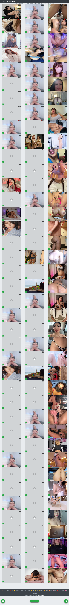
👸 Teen (32, 590)
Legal (43, 595)
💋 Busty (58, 590)
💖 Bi (66, 590)
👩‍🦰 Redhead (46, 590)
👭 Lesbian (62, 590)
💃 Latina (11, 590)
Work (33, 595)
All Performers (40, 595)
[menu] (3, 601)
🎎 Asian (3, 590)
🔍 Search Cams (34, 593)
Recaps (36, 595)
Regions (31, 595)
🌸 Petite (54, 590)
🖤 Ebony (7, 590)
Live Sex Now (34, 601)
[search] (66, 601)
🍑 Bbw (50, 590)
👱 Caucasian (16, 590)
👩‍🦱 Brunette (41, 590)
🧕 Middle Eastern (23, 590)
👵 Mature (28, 590)
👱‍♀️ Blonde (36, 590)
